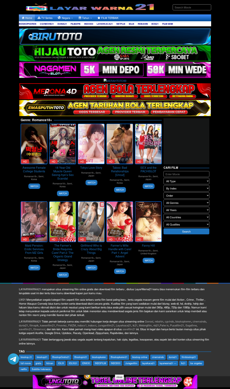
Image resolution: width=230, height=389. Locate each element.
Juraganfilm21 (106, 325)
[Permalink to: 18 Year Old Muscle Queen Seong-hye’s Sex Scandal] (63, 144)
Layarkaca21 (123, 325)
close (119, 377)
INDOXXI (115, 363)
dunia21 (23, 325)
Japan (91, 175)
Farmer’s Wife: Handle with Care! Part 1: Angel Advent (119, 250)
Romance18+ (30, 176)
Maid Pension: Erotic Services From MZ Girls (34, 249)
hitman (49, 363)
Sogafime (191, 325)
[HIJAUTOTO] (115, 53)
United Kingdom (148, 253)
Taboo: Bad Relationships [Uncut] (120, 171)
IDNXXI (86, 363)
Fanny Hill (148, 245)
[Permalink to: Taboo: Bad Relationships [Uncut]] (120, 144)
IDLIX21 (73, 363)
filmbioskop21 (189, 357)
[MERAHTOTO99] (115, 80)
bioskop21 (42, 357)
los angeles (196, 363)
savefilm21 (25, 329)
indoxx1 (82, 325)
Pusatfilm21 (177, 325)
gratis (38, 363)
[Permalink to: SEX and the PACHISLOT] (148, 144)
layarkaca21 (148, 363)
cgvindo (169, 321)
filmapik (34, 325)
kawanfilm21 (47, 325)
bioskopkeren (183, 321)
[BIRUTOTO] (115, 36)
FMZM (72, 325)
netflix (24, 369)
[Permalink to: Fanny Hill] (148, 222)
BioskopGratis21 (61, 357)
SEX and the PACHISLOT (148, 169)
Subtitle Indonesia (41, 369)
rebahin (159, 321)
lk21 (135, 325)
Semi (40, 176)
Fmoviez (61, 325)
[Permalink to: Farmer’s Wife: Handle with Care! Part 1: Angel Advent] (120, 222)
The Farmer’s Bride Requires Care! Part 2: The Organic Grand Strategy (62, 252)
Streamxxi (39, 329)
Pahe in (164, 325)
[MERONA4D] (115, 91)
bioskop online (139, 357)
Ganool (149, 321)
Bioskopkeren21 (119, 357)
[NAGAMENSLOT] (115, 69)
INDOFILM (100, 363)
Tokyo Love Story (91, 167)
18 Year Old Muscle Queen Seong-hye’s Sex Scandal (63, 172)
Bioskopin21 (80, 357)
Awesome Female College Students (34, 169)
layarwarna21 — (168, 363)
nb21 (156, 325)
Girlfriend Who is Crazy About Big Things (91, 249)
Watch (34, 186)
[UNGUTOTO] (115, 381)
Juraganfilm (131, 363)
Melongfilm (145, 325)
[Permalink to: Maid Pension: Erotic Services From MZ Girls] (34, 222)
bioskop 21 (26, 357)
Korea (34, 179)
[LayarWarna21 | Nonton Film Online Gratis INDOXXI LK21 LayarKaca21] (91, 7)
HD (25, 161)
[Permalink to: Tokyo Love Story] (91, 144)
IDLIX (61, 363)
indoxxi (92, 325)
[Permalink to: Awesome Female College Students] (34, 144)
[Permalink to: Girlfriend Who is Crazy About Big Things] (91, 222)
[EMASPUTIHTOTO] (115, 107)
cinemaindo (199, 321)
